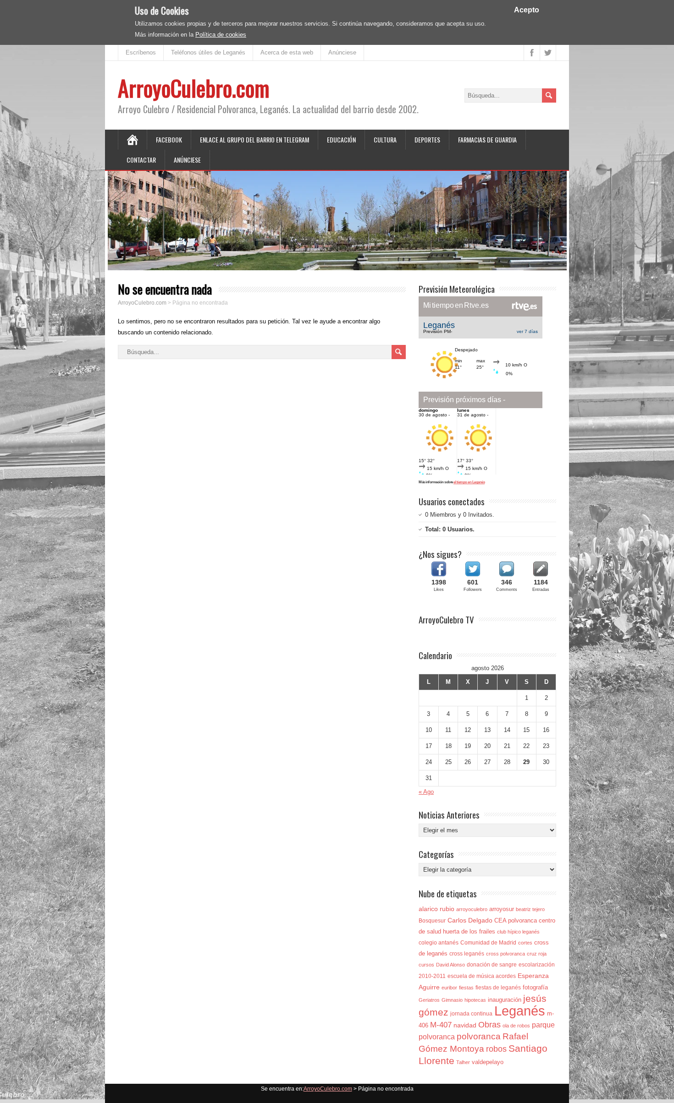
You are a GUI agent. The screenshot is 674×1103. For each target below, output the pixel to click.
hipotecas (475, 1000)
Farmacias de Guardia (487, 139)
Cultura (385, 139)
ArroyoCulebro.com (194, 87)
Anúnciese (342, 52)
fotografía (535, 987)
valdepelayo (487, 1062)
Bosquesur (432, 920)
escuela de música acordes (481, 976)
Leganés (519, 1010)
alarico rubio (436, 908)
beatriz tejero (530, 909)
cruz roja (537, 953)
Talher (463, 1062)
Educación (341, 139)
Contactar (141, 159)
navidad (464, 1025)
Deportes (427, 139)
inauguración (504, 999)
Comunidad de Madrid (488, 942)
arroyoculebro (471, 909)
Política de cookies (220, 34)
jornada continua (471, 1013)
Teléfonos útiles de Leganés (208, 52)
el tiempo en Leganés (469, 482)
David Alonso (450, 964)
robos (496, 1049)
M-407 (441, 1025)
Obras (489, 1024)
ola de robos (516, 1025)
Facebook (169, 139)
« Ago (426, 791)
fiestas (466, 987)
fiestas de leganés (498, 987)
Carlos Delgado (469, 920)
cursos (426, 964)
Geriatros (429, 1000)
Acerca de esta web (286, 52)
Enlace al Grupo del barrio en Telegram (254, 139)
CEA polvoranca (515, 920)
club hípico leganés (518, 931)
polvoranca (479, 1036)
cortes (525, 942)
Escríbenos (141, 52)
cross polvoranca (505, 953)
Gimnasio (452, 1000)
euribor (449, 987)
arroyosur (501, 909)
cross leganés (466, 953)
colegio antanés (439, 942)
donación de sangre (492, 964)
